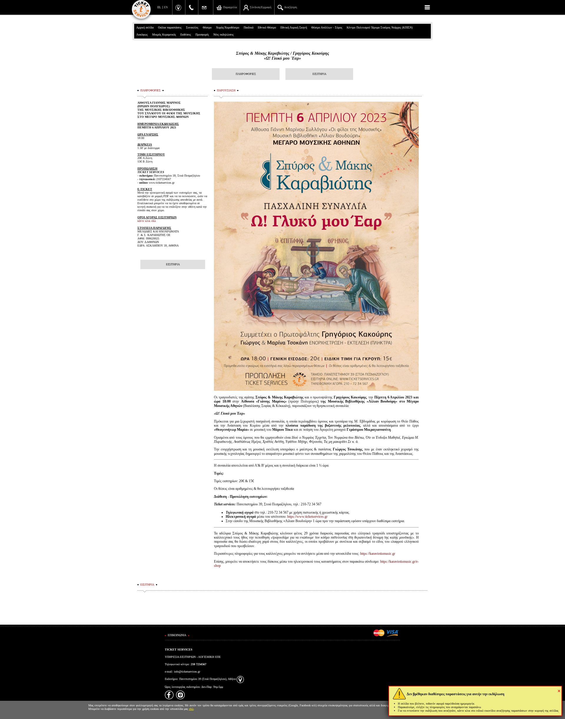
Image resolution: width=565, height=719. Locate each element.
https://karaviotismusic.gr (377, 554)
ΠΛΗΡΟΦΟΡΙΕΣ (246, 74)
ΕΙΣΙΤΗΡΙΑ (319, 74)
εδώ (191, 708)
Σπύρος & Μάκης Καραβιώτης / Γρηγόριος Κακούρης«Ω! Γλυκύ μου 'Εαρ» (282, 56)
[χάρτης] (240, 679)
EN (166, 7)
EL (159, 7)
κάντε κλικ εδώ (146, 220)
